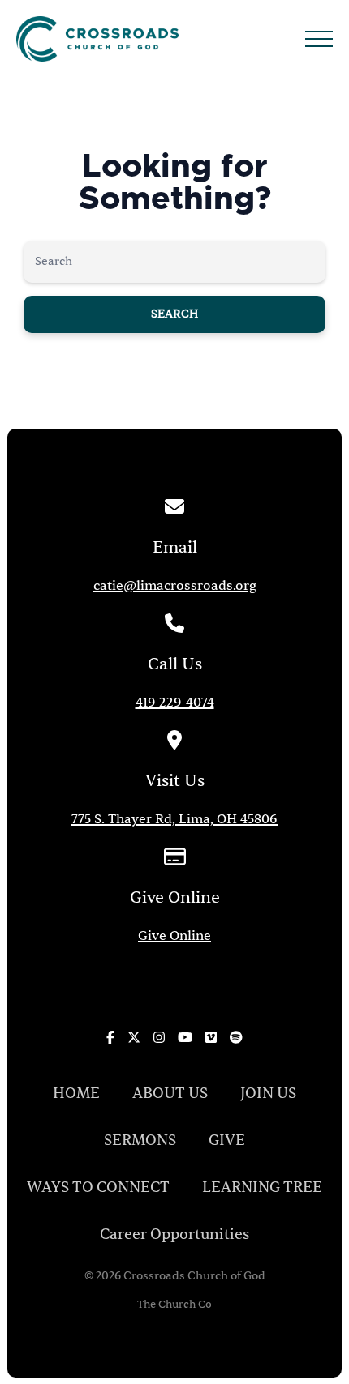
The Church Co (174, 1305)
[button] (319, 39)
